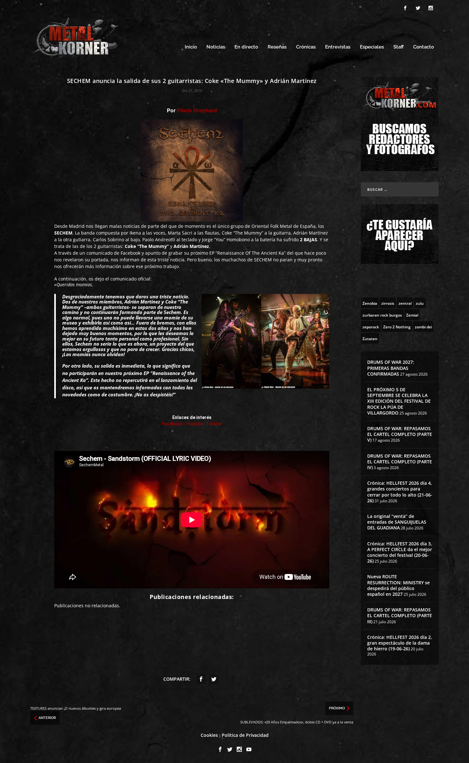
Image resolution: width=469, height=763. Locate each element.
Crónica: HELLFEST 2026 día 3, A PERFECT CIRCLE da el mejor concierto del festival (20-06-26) (399, 552)
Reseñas (277, 47)
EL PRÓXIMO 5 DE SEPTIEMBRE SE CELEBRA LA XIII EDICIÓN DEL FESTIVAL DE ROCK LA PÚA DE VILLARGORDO (399, 401)
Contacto (423, 47)
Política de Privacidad (245, 735)
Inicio (191, 47)
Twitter (214, 423)
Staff (398, 47)
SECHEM (263, 260)
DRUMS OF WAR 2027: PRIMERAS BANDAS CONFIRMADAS (390, 368)
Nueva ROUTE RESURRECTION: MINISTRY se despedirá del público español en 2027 (398, 585)
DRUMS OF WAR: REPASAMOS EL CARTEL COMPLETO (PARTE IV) (399, 461)
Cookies (209, 735)
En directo (246, 47)
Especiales (372, 47)
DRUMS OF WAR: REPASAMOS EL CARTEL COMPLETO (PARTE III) (399, 615)
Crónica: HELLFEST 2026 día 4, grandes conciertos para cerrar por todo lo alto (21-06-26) (399, 492)
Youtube (194, 423)
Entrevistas (337, 47)
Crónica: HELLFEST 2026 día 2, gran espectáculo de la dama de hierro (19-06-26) (399, 643)
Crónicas (306, 47)
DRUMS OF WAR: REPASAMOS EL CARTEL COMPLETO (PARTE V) (399, 434)
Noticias (215, 47)
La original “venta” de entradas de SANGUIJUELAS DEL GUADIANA (396, 522)
